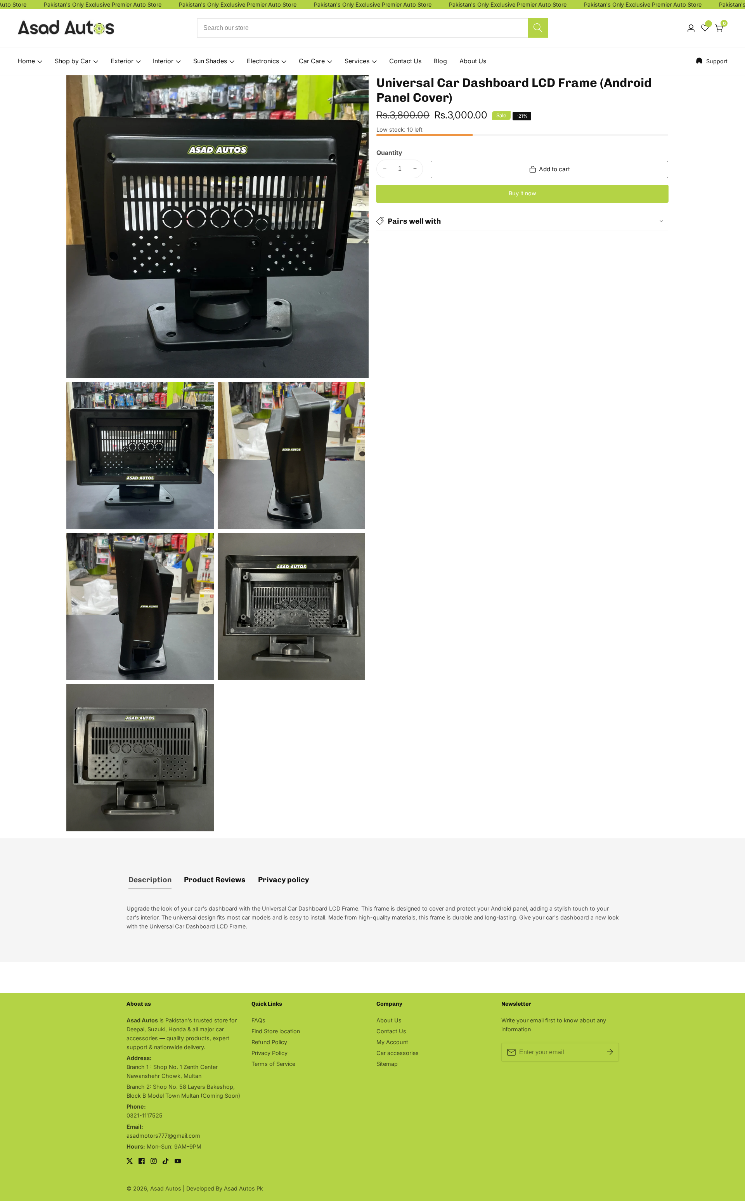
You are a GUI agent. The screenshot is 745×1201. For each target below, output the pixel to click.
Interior (163, 61)
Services (357, 61)
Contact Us (405, 61)
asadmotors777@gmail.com (163, 1135)
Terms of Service (273, 1063)
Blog (440, 61)
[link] (712, 61)
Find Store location (275, 1031)
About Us (472, 61)
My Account (392, 1042)
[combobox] (372, 28)
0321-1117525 (144, 1115)
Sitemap (387, 1063)
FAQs (258, 1020)
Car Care (312, 61)
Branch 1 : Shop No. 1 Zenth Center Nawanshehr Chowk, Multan (172, 1071)
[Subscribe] (610, 1052)
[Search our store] (538, 28)
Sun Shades (210, 61)
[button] (522, 221)
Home (26, 61)
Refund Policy (269, 1042)
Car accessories (397, 1053)
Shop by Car (73, 61)
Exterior (122, 61)
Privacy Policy (269, 1053)
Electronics (263, 61)
